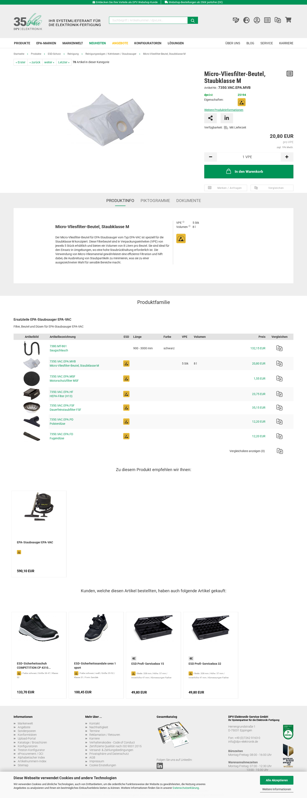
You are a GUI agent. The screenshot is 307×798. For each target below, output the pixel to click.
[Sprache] (246, 20)
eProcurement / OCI (30, 753)
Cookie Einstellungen (102, 765)
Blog (250, 43)
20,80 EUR (258, 363)
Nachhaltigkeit (98, 727)
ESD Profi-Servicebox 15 (147, 663)
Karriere (286, 43)
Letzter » (64, 62)
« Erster (20, 62)
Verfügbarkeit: (213, 127)
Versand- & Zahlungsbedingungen (111, 750)
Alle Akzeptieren (277, 780)
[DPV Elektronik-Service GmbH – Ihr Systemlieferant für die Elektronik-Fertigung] (58, 21)
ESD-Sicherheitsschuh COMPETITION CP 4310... (34, 665)
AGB (92, 757)
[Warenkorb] (288, 20)
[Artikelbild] (105, 118)
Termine (94, 731)
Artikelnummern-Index (32, 761)
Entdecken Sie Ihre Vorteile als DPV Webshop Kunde (127, 2)
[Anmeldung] (257, 20)
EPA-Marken (46, 43)
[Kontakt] (236, 20)
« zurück (34, 62)
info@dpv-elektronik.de (243, 741)
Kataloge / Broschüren (32, 742)
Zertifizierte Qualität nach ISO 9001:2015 (115, 746)
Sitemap (23, 765)
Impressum (96, 761)
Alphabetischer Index (31, 757)
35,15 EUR (258, 407)
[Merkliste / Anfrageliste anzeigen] (267, 20)
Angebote (120, 43)
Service (266, 43)
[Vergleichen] (279, 348)
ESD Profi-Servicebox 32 (205, 663)
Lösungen (176, 43)
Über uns (232, 43)
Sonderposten (27, 731)
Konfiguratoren (147, 43)
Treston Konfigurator (31, 750)
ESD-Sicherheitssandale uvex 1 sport (95, 665)
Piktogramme (155, 200)
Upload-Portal (27, 738)
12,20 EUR (258, 421)
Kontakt (94, 723)
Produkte (22, 43)
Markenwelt (72, 43)
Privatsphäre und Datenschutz (109, 753)
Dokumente (188, 200)
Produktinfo (120, 200)
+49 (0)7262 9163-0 (247, 738)
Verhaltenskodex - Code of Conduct (112, 742)
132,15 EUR (257, 348)
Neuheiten (97, 43)
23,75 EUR (258, 394)
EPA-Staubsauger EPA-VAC (35, 542)
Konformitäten (27, 734)
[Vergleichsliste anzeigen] (278, 20)
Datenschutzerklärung (186, 787)
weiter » (49, 62)
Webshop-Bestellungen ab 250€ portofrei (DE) (196, 2)
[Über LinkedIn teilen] (227, 118)
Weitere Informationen (276, 789)
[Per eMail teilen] (210, 118)
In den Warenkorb (249, 171)
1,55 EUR (259, 378)
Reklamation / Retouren (104, 734)
